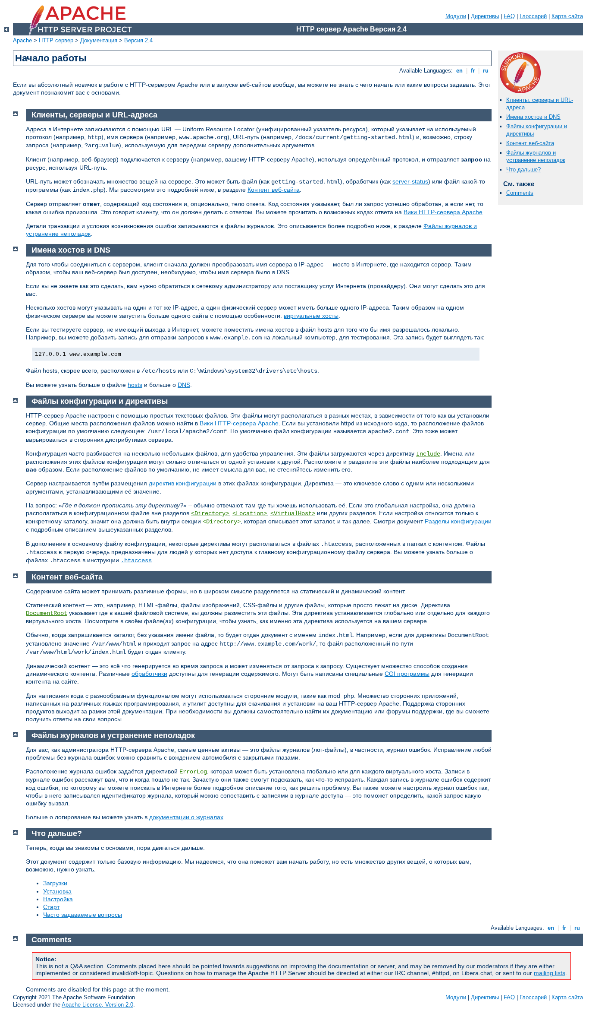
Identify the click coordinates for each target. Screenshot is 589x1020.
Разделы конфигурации (458, 521)
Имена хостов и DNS (533, 117)
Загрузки (55, 883)
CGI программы (407, 673)
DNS (184, 384)
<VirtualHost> (292, 513)
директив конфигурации (182, 483)
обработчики (149, 673)
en (459, 70)
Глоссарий (533, 16)
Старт (51, 906)
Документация (98, 40)
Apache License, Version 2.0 (97, 1004)
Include (428, 453)
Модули (455, 16)
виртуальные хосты (311, 315)
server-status (410, 181)
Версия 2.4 (138, 40)
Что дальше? (523, 169)
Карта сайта (567, 16)
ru (485, 70)
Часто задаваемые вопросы (82, 914)
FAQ (509, 16)
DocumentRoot (46, 613)
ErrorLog (193, 771)
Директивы (485, 16)
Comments (519, 193)
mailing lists (549, 972)
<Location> (249, 513)
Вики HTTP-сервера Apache (443, 212)
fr (472, 70)
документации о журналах (186, 817)
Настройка (58, 899)
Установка (57, 891)
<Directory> (210, 513)
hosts (135, 384)
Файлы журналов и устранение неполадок (535, 156)
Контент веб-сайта (530, 143)
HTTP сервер (56, 40)
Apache (22, 40)
